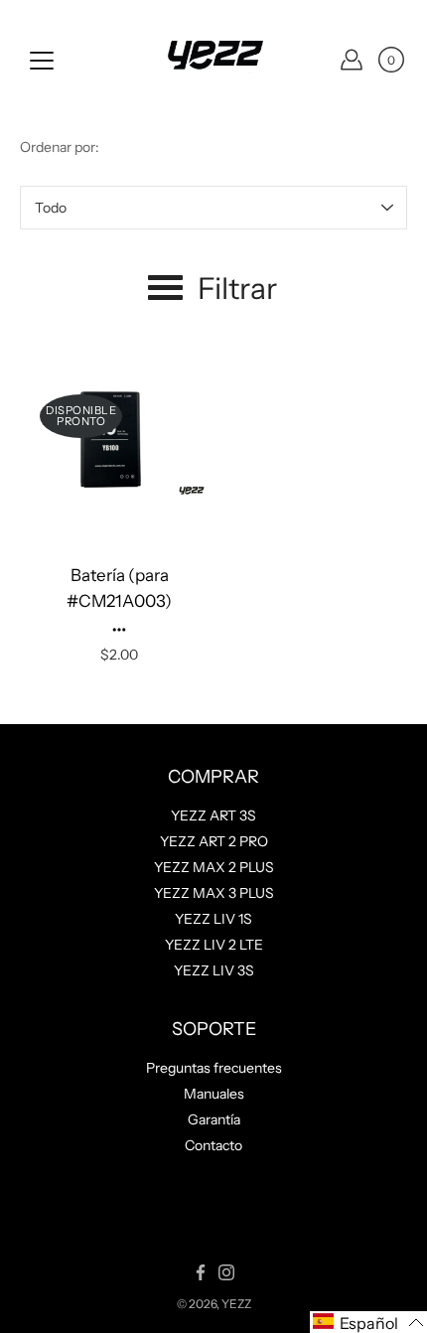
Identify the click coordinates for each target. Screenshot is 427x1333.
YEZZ (236, 1303)
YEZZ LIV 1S (213, 919)
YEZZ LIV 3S (214, 970)
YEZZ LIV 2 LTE (214, 945)
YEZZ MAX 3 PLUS (214, 893)
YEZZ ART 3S (213, 815)
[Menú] (42, 60)
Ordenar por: (59, 147)
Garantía (214, 1119)
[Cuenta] (351, 59)
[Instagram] (226, 1272)
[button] (368, 1322)
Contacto (213, 1145)
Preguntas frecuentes (214, 1068)
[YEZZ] (213, 59)
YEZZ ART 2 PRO (214, 841)
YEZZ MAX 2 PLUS (214, 867)
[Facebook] (201, 1272)
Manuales (214, 1094)
